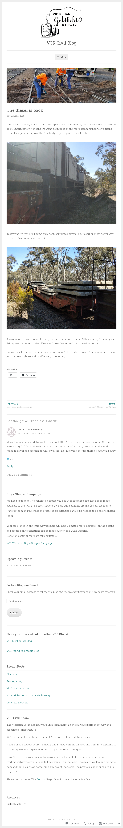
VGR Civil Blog (62, 43)
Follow (14, 612)
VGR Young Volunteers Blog (23, 650)
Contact (41, 779)
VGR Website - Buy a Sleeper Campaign (30, 543)
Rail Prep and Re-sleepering (19, 405)
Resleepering (14, 681)
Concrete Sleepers (17, 702)
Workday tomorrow (18, 688)
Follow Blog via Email (22, 585)
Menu (63, 57)
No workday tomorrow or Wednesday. (29, 695)
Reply (10, 466)
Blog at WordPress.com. (61, 819)
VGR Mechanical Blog (19, 640)
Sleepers (12, 674)
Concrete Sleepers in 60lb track (102, 405)
